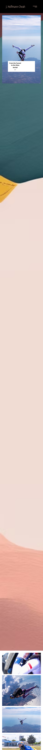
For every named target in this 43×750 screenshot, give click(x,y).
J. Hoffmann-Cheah (15, 6)
